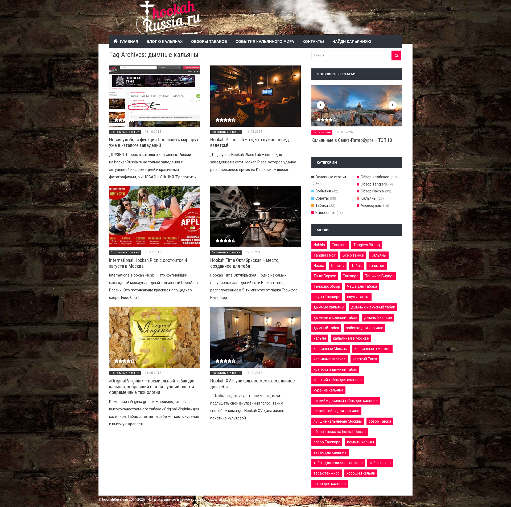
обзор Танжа (380, 421)
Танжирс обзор (327, 286)
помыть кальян (360, 442)
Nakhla (319, 245)
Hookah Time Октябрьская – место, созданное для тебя (244, 263)
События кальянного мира (265, 41)
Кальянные (322, 132)
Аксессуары (371, 205)
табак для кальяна (330, 452)
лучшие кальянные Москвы (338, 421)
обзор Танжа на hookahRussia (340, 432)
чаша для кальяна (330, 483)
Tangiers (339, 245)
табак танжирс (327, 473)
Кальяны (368, 198)
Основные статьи (124, 132)
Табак (356, 265)
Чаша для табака (362, 286)
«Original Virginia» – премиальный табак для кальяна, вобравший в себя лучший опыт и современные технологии (152, 386)
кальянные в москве (372, 349)
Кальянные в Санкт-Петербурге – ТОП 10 (351, 140)
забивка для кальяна (364, 328)
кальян (320, 338)
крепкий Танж (365, 359)
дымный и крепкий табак (335, 317)
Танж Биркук (325, 276)
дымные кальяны (329, 307)
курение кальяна (328, 390)
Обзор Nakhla (372, 191)
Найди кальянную (351, 41)
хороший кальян (361, 473)
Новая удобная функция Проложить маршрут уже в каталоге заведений (154, 142)
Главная (129, 41)
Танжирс (350, 276)
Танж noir (377, 265)
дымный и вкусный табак (373, 307)
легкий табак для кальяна (336, 411)
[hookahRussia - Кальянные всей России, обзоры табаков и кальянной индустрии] (242, 31)
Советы (322, 198)
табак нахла (380, 463)
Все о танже (353, 255)
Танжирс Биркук (379, 276)
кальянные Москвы (331, 349)
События (323, 191)
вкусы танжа (358, 297)
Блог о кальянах (165, 41)
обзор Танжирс (327, 442)
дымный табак (326, 328)
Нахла (319, 265)
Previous (321, 105)
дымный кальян (378, 317)
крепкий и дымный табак (335, 369)
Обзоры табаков (209, 41)
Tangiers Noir (325, 255)
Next (393, 105)
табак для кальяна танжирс (338, 463)
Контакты (313, 41)
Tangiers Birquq (366, 245)
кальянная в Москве (351, 338)
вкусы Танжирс (327, 297)
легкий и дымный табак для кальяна (346, 400)
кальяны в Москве (330, 359)
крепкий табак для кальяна (338, 380)
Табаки (321, 205)
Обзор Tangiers (374, 184)
